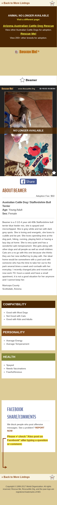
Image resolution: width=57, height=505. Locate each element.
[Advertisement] (28, 64)
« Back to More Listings (16, 3)
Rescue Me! (28, 33)
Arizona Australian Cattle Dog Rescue (28, 25)
